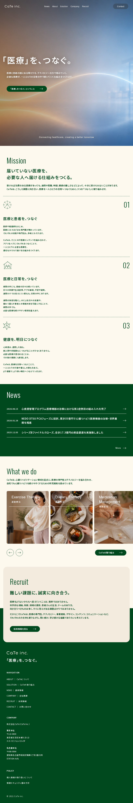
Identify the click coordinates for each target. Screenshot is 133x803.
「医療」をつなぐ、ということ (22, 88)
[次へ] (19, 552)
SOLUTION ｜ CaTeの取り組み (21, 684)
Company (75, 6)
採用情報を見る (21, 628)
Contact (120, 6)
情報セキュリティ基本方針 (18, 783)
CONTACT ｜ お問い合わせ (19, 706)
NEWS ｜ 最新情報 (15, 690)
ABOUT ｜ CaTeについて (18, 679)
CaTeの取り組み (107, 552)
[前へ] (10, 552)
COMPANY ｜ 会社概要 (17, 695)
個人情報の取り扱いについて (19, 777)
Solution (64, 6)
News (46, 6)
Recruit (85, 6)
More (118, 447)
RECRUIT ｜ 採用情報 (17, 701)
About (55, 6)
